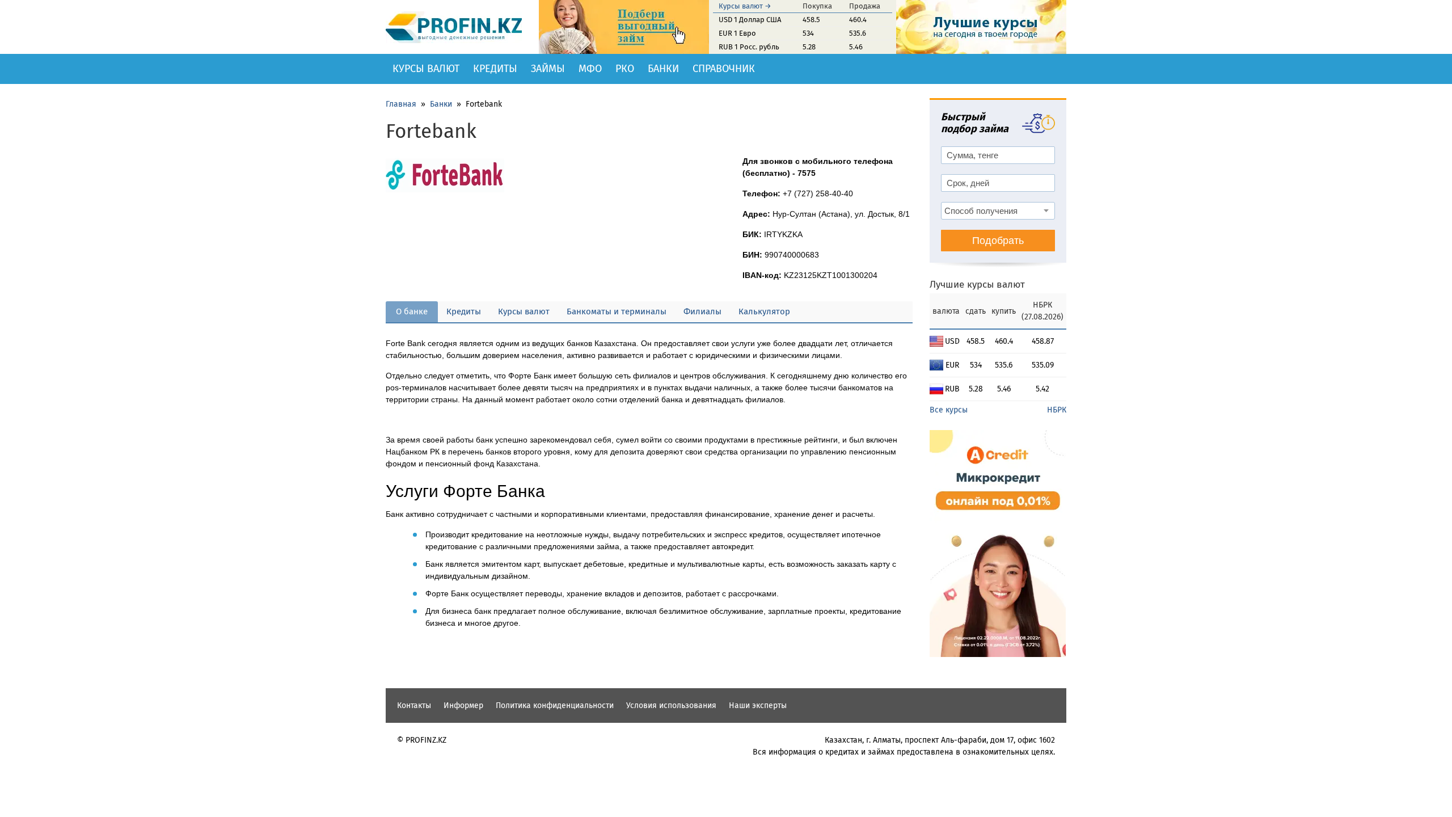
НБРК (1056, 410)
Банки (663, 68)
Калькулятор (764, 311)
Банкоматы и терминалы (616, 311)
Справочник (724, 68)
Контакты (414, 705)
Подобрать (998, 240)
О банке (412, 311)
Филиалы (702, 311)
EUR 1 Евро (737, 33)
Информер (463, 705)
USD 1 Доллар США (750, 19)
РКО (624, 68)
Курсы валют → (745, 6)
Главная (401, 104)
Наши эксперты (758, 705)
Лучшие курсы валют (977, 284)
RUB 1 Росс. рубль (749, 47)
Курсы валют (425, 68)
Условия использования (671, 705)
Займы (548, 68)
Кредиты (495, 68)
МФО (590, 68)
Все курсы (949, 410)
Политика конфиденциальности (555, 705)
